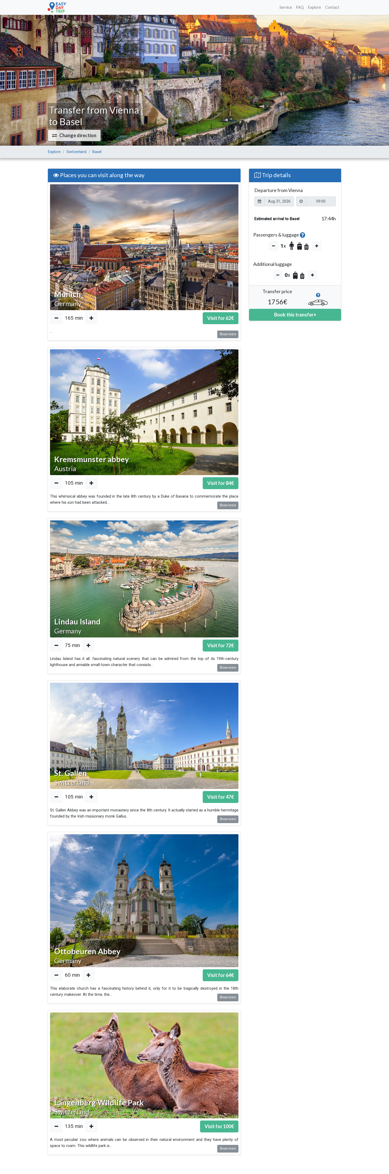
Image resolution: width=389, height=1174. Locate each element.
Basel (97, 152)
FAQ (300, 7)
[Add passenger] (317, 246)
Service (285, 7)
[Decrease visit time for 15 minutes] (56, 318)
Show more (228, 334)
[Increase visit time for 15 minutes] (91, 318)
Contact (332, 7)
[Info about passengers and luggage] (302, 235)
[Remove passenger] (273, 246)
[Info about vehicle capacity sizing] (318, 296)
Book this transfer (294, 315)
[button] (74, 135)
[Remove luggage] (278, 275)
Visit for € (220, 318)
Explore (314, 7)
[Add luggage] (312, 275)
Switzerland (76, 152)
